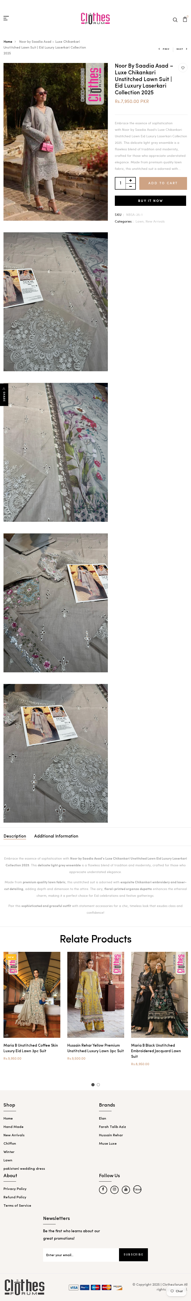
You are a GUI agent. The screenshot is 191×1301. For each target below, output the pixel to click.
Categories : (124, 221)
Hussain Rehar (111, 1135)
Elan (102, 1118)
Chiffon (9, 1144)
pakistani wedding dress (24, 1169)
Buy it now (150, 200)
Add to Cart (163, 183)
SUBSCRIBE (133, 1254)
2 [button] (99, 1085)
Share (4, 397)
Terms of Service (17, 1206)
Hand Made (13, 1127)
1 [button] (93, 1085)
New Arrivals (155, 221)
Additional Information (56, 836)
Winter (8, 1152)
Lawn (7, 1160)
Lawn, (141, 221)
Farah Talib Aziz (112, 1127)
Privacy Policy (15, 1189)
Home (7, 42)
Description (14, 836)
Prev (166, 48)
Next (180, 48)
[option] (32, 1010)
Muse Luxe (108, 1144)
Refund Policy (14, 1197)
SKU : (119, 214)
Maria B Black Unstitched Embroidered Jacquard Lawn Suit (156, 1051)
